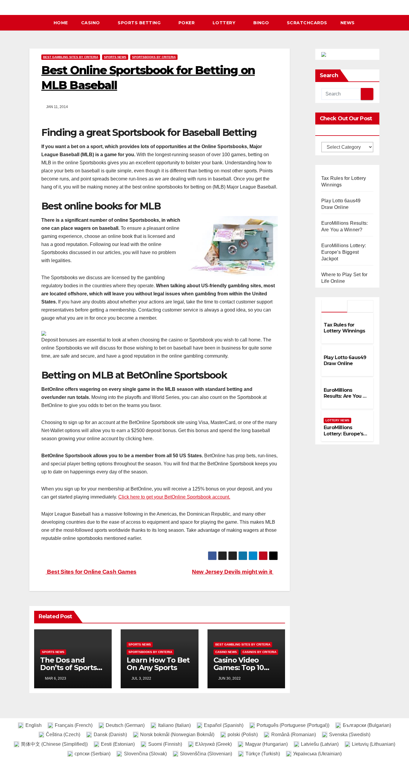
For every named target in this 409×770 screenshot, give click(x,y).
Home (61, 22)
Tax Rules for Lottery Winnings (344, 328)
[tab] (334, 306)
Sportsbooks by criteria (154, 57)
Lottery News (337, 420)
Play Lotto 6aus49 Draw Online (345, 361)
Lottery (225, 22)
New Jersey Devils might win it (232, 572)
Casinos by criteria (259, 652)
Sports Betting (140, 22)
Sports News (115, 57)
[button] (378, 22)
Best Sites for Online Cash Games (91, 572)
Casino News (226, 652)
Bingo (261, 22)
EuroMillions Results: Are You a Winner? (345, 396)
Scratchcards (307, 22)
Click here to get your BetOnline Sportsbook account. (174, 496)
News (347, 22)
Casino (91, 22)
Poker (187, 22)
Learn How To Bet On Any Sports (158, 664)
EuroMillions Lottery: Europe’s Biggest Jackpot (343, 252)
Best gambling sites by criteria (70, 57)
